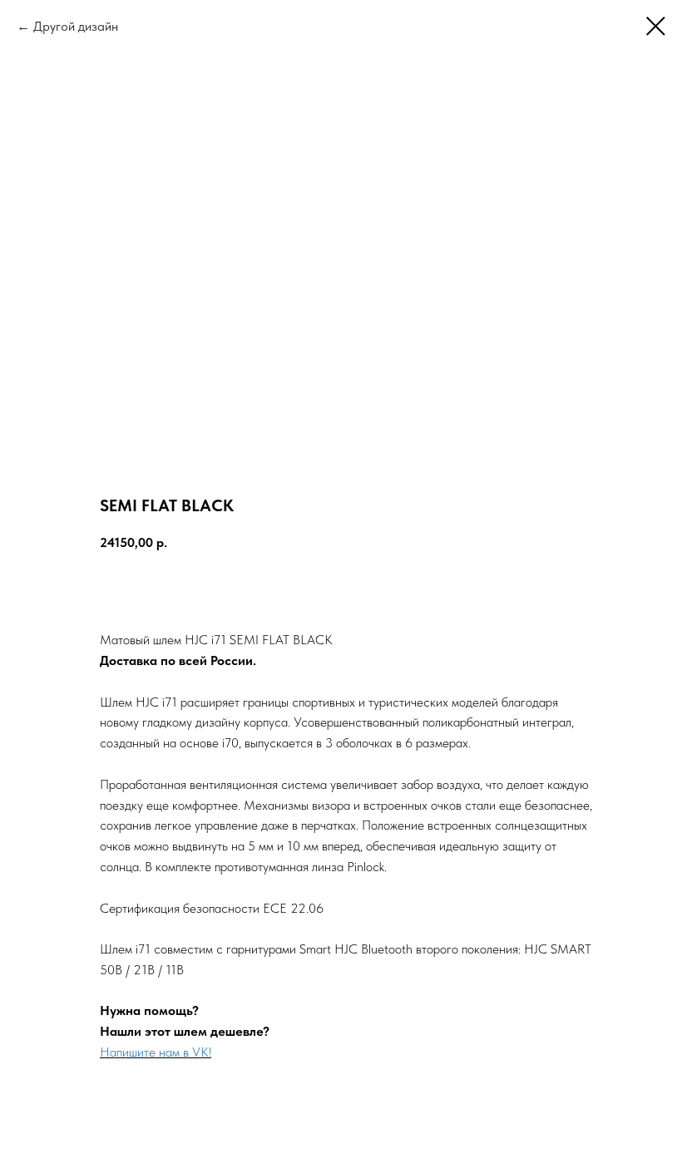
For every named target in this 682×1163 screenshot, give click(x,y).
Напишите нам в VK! (155, 1052)
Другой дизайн (75, 26)
